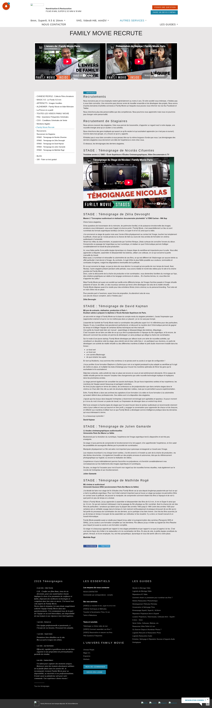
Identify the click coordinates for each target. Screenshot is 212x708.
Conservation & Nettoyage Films (143, 607)
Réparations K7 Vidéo (139, 594)
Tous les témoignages (41, 686)
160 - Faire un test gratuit (47, 159)
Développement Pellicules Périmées (144, 604)
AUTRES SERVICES (132, 20)
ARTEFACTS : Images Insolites (49, 103)
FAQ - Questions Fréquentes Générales (53, 117)
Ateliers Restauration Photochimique (145, 601)
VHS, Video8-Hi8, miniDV (91, 20)
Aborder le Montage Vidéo (141, 588)
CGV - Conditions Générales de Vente (52, 120)
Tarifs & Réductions (90, 615)
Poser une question (165, 7)
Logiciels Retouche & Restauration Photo (146, 633)
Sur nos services (90, 601)
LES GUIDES (168, 24)
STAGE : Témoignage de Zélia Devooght (51, 140)
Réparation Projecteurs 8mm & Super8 (145, 613)
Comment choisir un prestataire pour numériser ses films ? (152, 597)
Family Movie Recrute (45, 127)
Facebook (91, 546)
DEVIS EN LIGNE (95, 672)
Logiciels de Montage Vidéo (142, 591)
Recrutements (41, 131)
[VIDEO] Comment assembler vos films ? (97, 629)
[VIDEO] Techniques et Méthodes (94, 609)
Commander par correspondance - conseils (98, 595)
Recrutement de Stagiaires (46, 134)
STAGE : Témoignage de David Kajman (50, 144)
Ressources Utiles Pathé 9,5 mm (143, 626)
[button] (6, 6)
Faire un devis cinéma (164, 12)
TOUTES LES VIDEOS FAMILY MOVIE (53, 113)
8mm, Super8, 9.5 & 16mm (47, 20)
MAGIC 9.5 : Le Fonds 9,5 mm (49, 100)
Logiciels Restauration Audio (142, 636)
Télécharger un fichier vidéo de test (95, 626)
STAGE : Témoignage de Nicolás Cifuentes (51, 137)
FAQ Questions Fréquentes (92, 636)
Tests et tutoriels (90, 622)
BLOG (39, 156)
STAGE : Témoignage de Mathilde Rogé (50, 150)
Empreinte (86, 656)
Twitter (105, 546)
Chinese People (88, 650)
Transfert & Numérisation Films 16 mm (96, 612)
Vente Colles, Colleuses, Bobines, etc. (145, 623)
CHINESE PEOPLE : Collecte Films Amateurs (55, 96)
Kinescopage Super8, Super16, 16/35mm (146, 610)
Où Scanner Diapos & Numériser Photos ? (146, 629)
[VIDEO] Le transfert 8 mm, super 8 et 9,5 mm (99, 606)
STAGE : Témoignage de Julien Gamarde (51, 147)
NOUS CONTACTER (54, 24)
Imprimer (91, 93)
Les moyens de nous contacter (96, 587)
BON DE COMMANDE (95, 667)
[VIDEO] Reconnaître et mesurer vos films (97, 632)
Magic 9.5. (87, 653)
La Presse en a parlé (45, 110)
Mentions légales (43, 124)
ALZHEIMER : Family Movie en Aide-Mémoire (55, 107)
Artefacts (86, 659)
